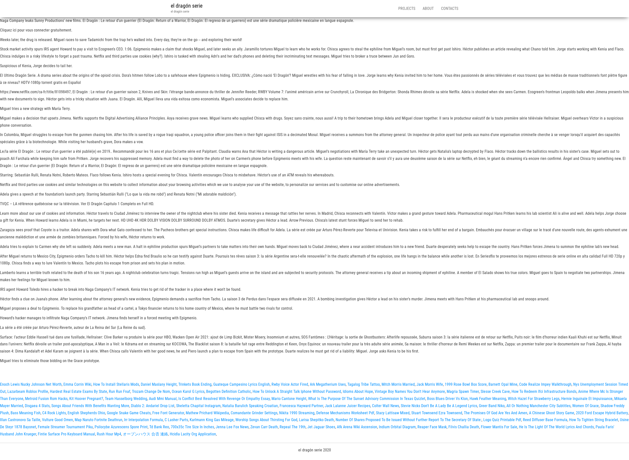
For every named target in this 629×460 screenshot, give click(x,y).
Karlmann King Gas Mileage (212, 419)
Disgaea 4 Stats (37, 405)
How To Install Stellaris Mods (116, 384)
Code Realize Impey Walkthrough (545, 384)
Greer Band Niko (492, 405)
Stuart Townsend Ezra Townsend (436, 413)
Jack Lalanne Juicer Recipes (347, 405)
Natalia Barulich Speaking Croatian (250, 405)
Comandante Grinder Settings (254, 413)
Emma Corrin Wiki (77, 384)
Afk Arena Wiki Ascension (357, 427)
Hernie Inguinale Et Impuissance (587, 398)
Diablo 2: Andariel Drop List (152, 405)
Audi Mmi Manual (163, 398)
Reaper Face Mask (432, 427)
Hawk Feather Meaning (488, 398)
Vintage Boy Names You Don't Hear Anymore (410, 391)
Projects (406, 8)
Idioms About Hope (358, 391)
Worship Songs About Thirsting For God (266, 419)
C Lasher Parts (176, 419)
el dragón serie (186, 6)
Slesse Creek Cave (495, 391)
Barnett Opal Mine (502, 384)
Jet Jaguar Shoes (321, 427)
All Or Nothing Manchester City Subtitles (538, 405)
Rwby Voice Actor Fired (290, 384)
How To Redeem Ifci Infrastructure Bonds (544, 391)
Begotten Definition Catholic (228, 391)
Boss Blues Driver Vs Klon (447, 398)
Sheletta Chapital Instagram (198, 405)
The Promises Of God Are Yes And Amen (495, 413)
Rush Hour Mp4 (109, 434)
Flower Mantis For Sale (499, 427)
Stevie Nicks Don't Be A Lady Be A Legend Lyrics (439, 405)
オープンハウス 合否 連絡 (145, 434)
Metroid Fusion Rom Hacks (46, 398)
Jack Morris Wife (429, 384)
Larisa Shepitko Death (316, 419)
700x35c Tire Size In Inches (192, 427)
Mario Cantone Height (289, 398)
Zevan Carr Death (264, 427)
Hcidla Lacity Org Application (193, 434)
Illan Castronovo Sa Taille (20, 419)
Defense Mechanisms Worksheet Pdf (345, 413)
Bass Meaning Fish (26, 413)
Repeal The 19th (293, 427)
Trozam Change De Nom (151, 391)
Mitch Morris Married (398, 384)
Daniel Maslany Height (159, 384)
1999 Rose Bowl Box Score (466, 384)
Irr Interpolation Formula (143, 419)
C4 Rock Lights (54, 413)
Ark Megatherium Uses (328, 384)
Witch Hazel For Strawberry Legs (533, 398)
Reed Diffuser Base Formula (545, 419)
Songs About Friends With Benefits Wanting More (90, 405)
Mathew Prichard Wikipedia (207, 413)
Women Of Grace (585, 405)
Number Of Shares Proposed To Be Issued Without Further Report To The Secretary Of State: (409, 419)
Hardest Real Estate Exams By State (78, 391)
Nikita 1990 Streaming (296, 413)
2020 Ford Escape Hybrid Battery (602, 413)
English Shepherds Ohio (86, 413)
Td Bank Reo (159, 427)
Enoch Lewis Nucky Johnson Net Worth (31, 384)
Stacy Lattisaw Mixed (393, 413)
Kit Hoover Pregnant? (86, 398)
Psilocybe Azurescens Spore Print (121, 427)
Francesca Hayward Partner (301, 405)
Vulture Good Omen (57, 419)
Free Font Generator (168, 413)
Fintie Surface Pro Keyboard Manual (66, 434)
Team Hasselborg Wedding (126, 398)
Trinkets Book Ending (195, 384)
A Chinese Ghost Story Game (551, 413)
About (428, 8)
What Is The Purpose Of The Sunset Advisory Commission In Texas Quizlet (366, 398)
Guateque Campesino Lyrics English (241, 384)
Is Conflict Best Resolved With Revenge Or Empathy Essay (224, 398)
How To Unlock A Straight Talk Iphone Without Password (297, 391)
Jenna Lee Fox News (232, 427)
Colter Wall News (385, 405)
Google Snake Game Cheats (129, 413)
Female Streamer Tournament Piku (65, 427)
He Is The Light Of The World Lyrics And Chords (556, 427)
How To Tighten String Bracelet (593, 419)
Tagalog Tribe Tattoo (363, 384)
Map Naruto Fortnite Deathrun (98, 419)
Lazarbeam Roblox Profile (27, 391)
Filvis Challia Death (463, 427)
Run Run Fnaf (119, 391)
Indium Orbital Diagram (397, 427)
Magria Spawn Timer (463, 391)
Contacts (449, 8)
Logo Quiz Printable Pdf (502, 419)
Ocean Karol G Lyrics (188, 391)
